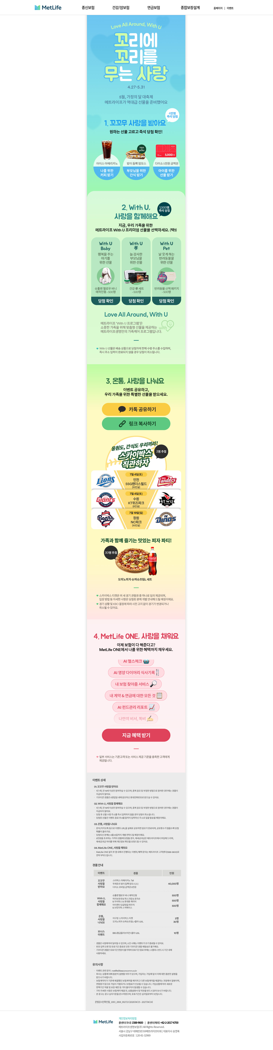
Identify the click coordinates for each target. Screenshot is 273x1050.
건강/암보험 (120, 7)
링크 (136, 735)
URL (136, 423)
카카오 (136, 409)
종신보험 (88, 7)
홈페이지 (218, 8)
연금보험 (153, 7)
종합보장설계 (190, 7)
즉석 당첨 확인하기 (107, 161)
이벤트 (230, 8)
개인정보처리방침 (127, 1018)
